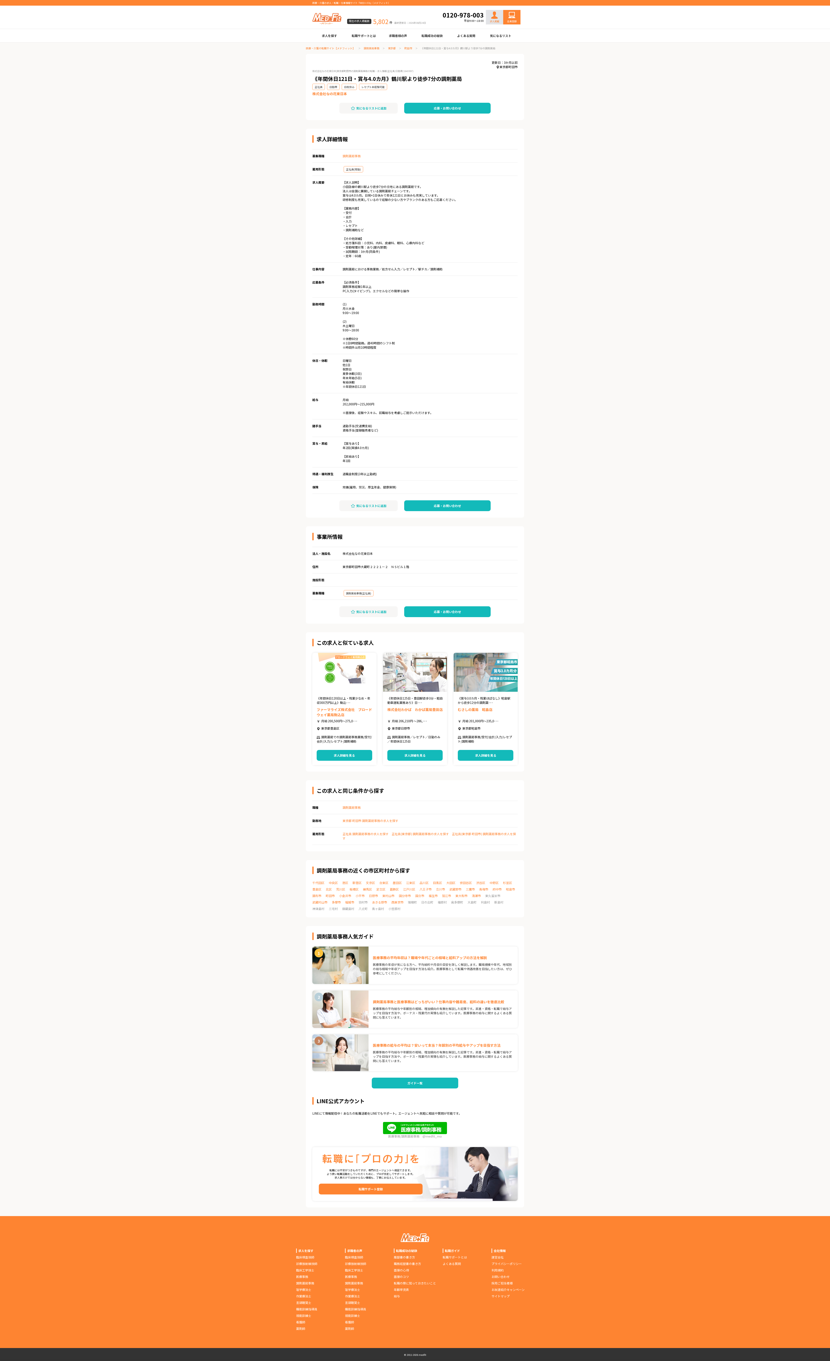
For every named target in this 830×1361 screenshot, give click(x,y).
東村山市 (388, 896)
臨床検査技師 (305, 1257)
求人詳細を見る (344, 755)
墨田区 (397, 883)
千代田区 (318, 883)
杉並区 (507, 883)
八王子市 (426, 889)
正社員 (318, 87)
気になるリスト (500, 36)
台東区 (383, 883)
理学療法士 (303, 1289)
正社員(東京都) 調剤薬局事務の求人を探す (420, 834)
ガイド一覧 (415, 1083)
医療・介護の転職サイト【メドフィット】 (330, 48)
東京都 (392, 48)
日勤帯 (333, 87)
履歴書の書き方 (404, 1257)
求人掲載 (494, 21)
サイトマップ (501, 1296)
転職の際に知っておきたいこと (415, 1283)
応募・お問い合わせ (447, 108)
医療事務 (302, 1276)
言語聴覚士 (303, 1302)
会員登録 (512, 21)
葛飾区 (394, 889)
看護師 (300, 1322)
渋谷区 (480, 883)
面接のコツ (401, 1276)
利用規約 (498, 1270)
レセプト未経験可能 (373, 87)
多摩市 (336, 902)
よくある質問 (466, 36)
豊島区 (316, 889)
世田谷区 (466, 883)
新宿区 (357, 883)
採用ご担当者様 (502, 1283)
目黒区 (437, 883)
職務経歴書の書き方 (407, 1263)
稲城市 (349, 902)
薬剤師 (300, 1328)
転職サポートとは (364, 36)
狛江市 (446, 896)
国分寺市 (405, 896)
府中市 (497, 889)
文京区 (370, 883)
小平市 (360, 896)
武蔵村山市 (319, 902)
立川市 (440, 889)
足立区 (380, 889)
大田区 (450, 883)
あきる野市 (379, 902)
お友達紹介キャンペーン (508, 1289)
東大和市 (461, 896)
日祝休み (349, 87)
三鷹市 (470, 889)
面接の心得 (401, 1270)
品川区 (424, 883)
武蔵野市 (455, 889)
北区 (329, 889)
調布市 (316, 896)
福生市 (433, 896)
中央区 (333, 883)
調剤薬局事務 (371, 48)
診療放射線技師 (306, 1263)
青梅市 (483, 889)
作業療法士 (303, 1296)
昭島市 (510, 889)
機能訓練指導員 (306, 1309)
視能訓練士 (303, 1315)
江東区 (410, 883)
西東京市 (397, 902)
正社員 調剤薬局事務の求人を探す (366, 834)
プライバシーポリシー (507, 1263)
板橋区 (354, 889)
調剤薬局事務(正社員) (358, 593)
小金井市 (345, 896)
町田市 (408, 48)
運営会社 (498, 1257)
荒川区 (340, 889)
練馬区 (367, 889)
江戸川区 (409, 889)
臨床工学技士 (305, 1270)
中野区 (494, 883)
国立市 (419, 896)
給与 (397, 1296)
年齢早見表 (401, 1289)
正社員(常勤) (353, 169)
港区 (345, 883)
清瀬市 (476, 896)
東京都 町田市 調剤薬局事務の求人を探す (370, 821)
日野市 (373, 896)
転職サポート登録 (371, 1189)
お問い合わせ (507, 7)
